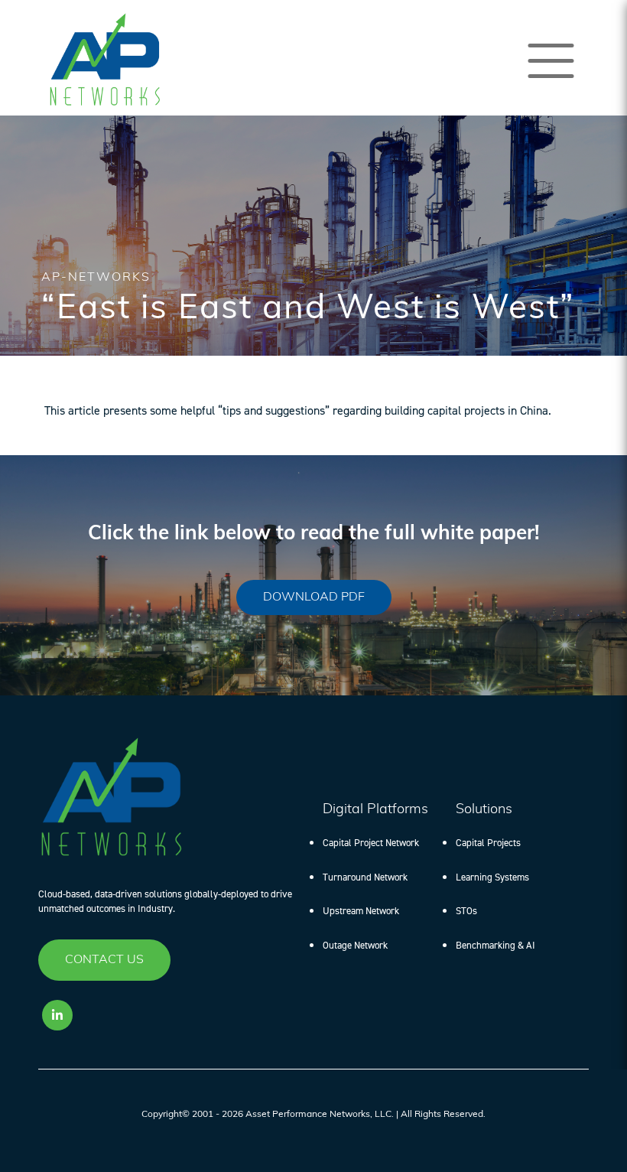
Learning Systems (492, 877)
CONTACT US (104, 960)
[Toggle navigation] (551, 61)
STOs (466, 910)
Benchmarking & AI (495, 945)
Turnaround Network (365, 877)
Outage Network (355, 945)
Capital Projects (488, 842)
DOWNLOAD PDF (314, 597)
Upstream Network (361, 910)
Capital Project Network (371, 842)
